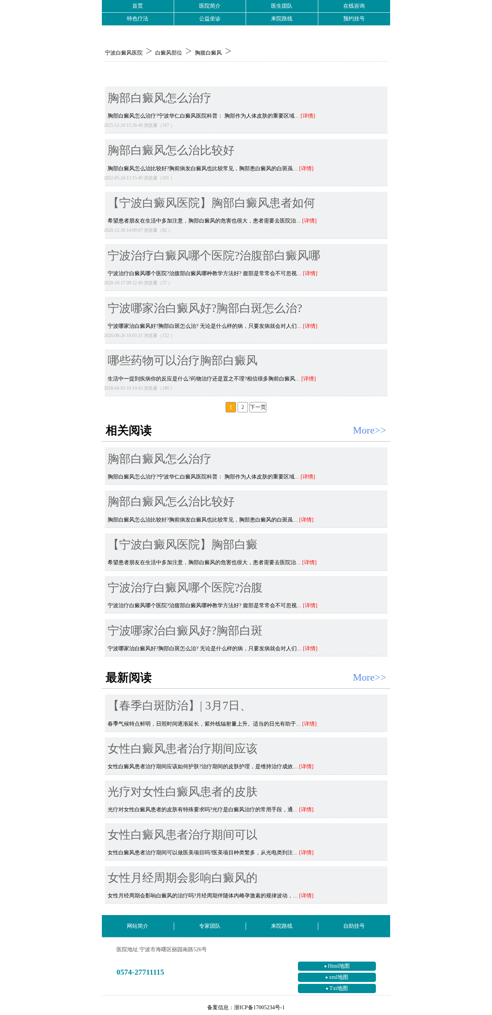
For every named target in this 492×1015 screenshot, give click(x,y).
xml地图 (338, 977)
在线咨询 (354, 6)
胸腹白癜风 (208, 53)
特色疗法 (137, 19)
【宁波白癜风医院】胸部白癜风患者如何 (211, 203)
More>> (369, 430)
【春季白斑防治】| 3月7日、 (179, 706)
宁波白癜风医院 (124, 53)
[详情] (308, 116)
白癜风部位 (168, 53)
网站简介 (137, 926)
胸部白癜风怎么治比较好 (171, 150)
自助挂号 (354, 926)
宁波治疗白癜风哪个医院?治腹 (185, 588)
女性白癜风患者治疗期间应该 (183, 749)
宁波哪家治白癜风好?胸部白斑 (185, 631)
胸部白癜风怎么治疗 (159, 98)
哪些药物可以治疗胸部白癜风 (183, 361)
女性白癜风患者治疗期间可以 (183, 835)
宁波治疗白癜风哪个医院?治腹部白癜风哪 (214, 256)
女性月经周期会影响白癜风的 (183, 878)
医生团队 (282, 6)
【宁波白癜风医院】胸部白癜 (183, 545)
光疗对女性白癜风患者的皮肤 (183, 792)
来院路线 (282, 19)
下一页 (258, 407)
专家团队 (210, 926)
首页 (137, 6)
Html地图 (339, 966)
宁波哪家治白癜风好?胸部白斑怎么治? (205, 308)
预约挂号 (354, 19)
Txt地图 (338, 988)
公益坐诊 (210, 19)
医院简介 (210, 6)
